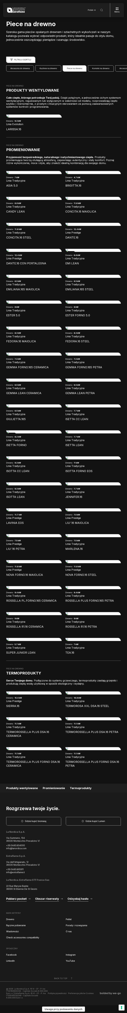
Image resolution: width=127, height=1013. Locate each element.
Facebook (11, 954)
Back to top (60, 978)
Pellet (69, 919)
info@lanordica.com (16, 848)
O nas (69, 931)
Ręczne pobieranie (16, 925)
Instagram (71, 954)
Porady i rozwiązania (76, 925)
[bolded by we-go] (110, 993)
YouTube (70, 960)
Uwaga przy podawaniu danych (63, 1009)
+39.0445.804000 (15, 845)
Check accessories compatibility (22, 937)
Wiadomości (12, 931)
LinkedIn (10, 960)
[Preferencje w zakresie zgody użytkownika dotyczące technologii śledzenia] (122, 1008)
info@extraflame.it (15, 872)
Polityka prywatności (57, 993)
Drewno (10, 919)
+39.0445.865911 (15, 869)
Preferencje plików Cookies (81, 993)
